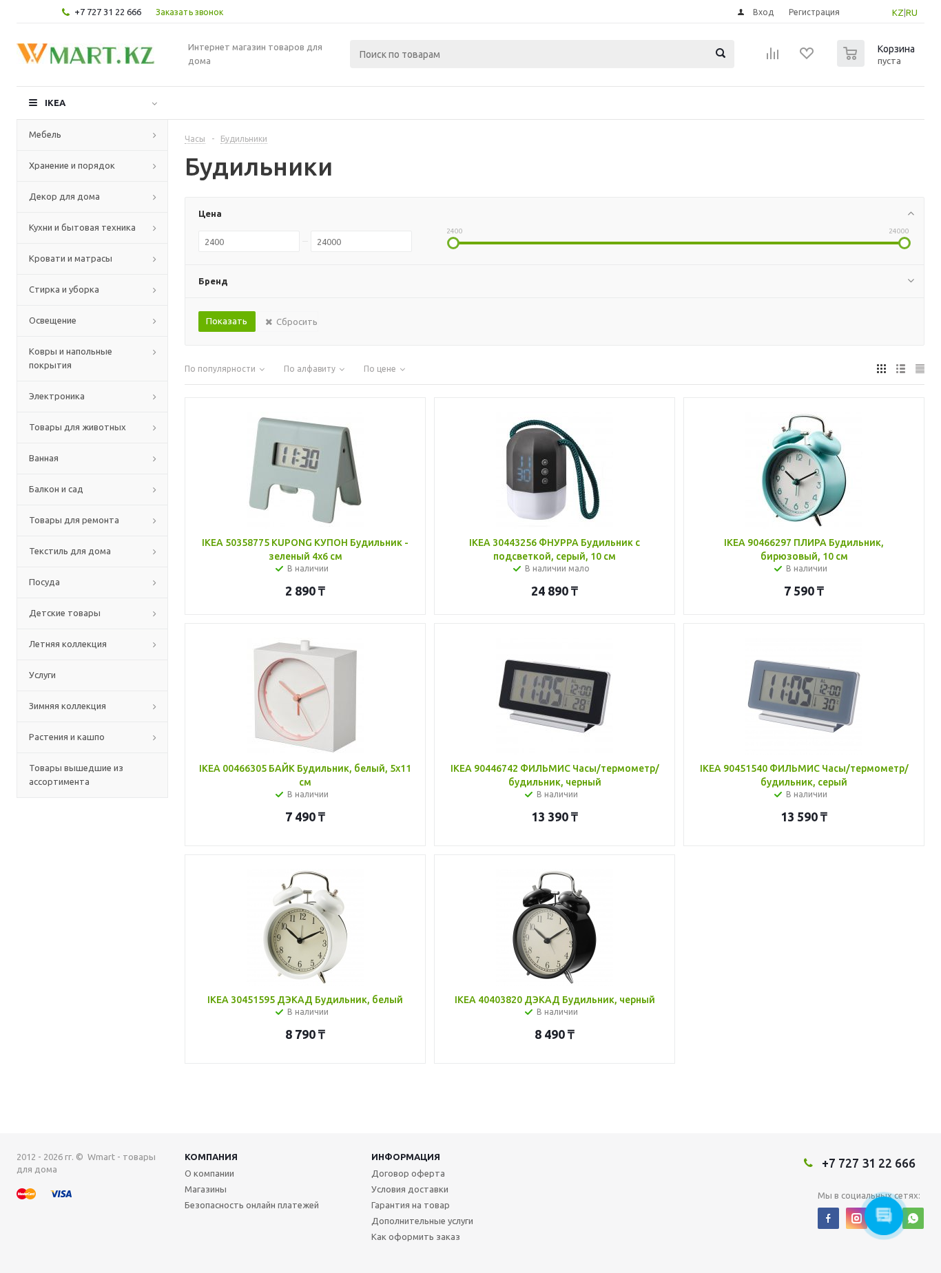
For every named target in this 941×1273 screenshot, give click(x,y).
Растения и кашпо (67, 736)
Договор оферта (408, 1173)
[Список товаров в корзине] (877, 63)
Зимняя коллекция (67, 706)
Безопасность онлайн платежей (252, 1205)
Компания (211, 1156)
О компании (209, 1173)
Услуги (42, 675)
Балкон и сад (56, 489)
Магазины (206, 1189)
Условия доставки (409, 1189)
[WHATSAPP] (913, 1218)
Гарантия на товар (410, 1205)
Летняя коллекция (68, 644)
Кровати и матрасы (70, 258)
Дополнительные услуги (422, 1220)
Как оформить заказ (415, 1236)
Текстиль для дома (70, 551)
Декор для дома (64, 196)
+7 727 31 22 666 (107, 12)
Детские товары (65, 613)
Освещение (52, 320)
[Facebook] (828, 1218)
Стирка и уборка (64, 289)
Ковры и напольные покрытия (70, 358)
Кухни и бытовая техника (82, 227)
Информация (405, 1156)
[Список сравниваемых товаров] (772, 58)
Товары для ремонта (74, 520)
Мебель (45, 134)
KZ (898, 12)
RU (912, 12)
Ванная (44, 458)
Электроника (57, 396)
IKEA (55, 102)
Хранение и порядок (72, 165)
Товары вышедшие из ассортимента (76, 774)
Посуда (44, 582)
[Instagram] (856, 1218)
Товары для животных (77, 427)
